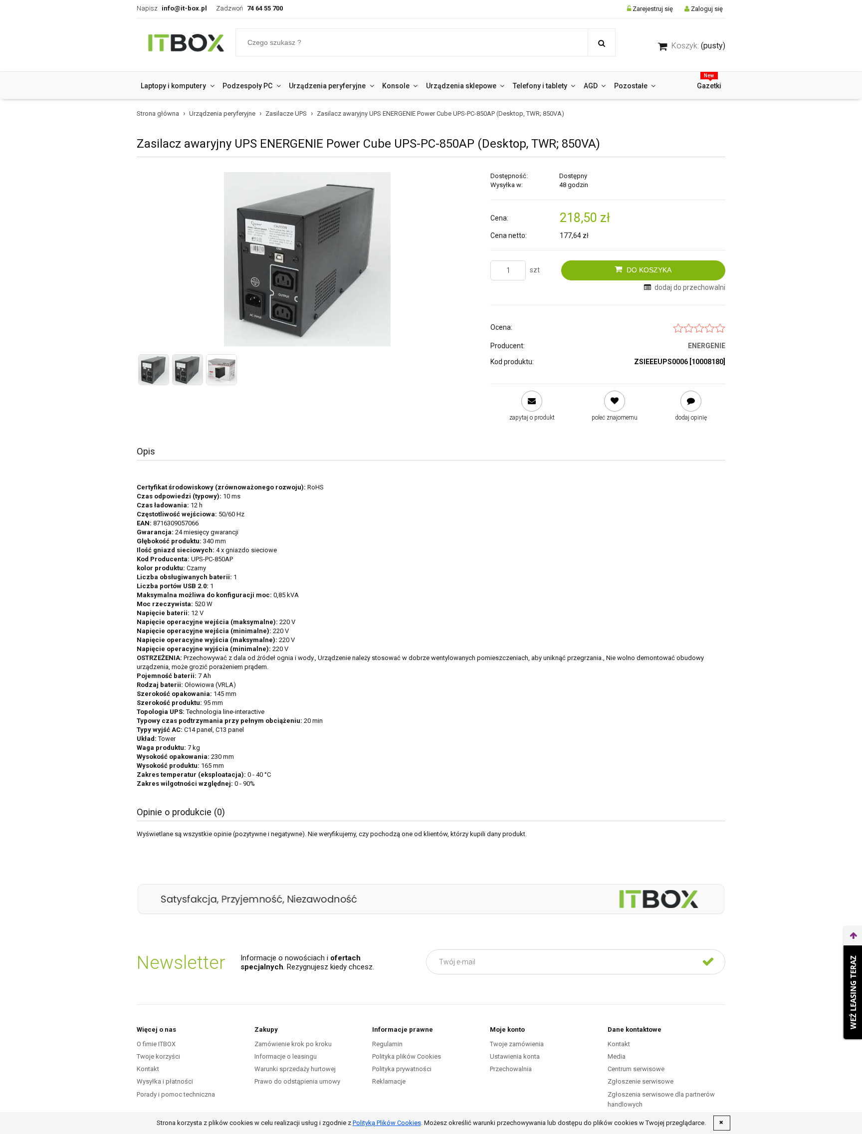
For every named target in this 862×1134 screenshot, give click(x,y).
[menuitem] (177, 86)
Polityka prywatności (401, 1069)
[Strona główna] (186, 44)
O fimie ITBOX (156, 1044)
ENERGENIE (706, 346)
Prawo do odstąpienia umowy (297, 1081)
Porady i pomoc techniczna (176, 1094)
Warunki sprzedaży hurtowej (295, 1069)
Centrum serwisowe (636, 1069)
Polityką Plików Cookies (387, 1123)
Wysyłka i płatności (165, 1081)
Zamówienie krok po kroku (293, 1044)
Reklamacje (389, 1081)
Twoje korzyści (158, 1056)
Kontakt (148, 1069)
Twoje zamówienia (517, 1044)
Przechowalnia (511, 1069)
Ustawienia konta (515, 1056)
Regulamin (387, 1044)
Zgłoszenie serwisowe (640, 1081)
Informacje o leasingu (285, 1056)
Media (617, 1056)
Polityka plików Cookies (406, 1056)
